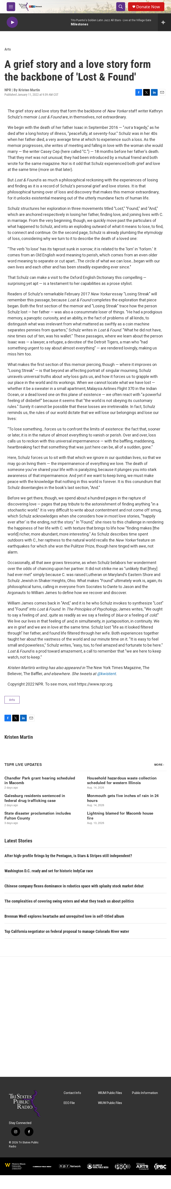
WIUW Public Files (110, 1103)
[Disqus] (85, 1016)
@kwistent (106, 673)
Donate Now (148, 6)
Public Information (145, 1093)
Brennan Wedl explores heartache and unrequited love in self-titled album (64, 916)
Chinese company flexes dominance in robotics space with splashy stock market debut (74, 886)
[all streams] (164, 22)
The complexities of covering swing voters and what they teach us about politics (69, 901)
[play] (12, 22)
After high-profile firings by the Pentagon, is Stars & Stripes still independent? (68, 855)
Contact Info (72, 1093)
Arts (7, 49)
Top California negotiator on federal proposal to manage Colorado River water (66, 931)
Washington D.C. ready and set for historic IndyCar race (48, 870)
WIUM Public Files (110, 1093)
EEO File (69, 1103)
